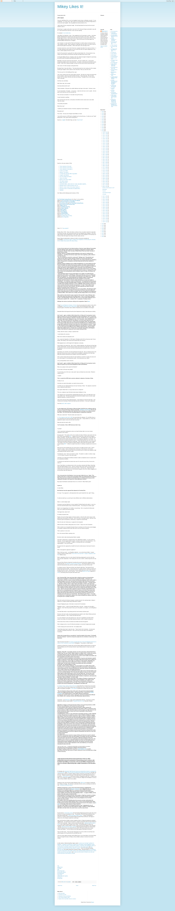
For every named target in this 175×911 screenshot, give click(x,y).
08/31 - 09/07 (105, 159)
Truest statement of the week (65, 166)
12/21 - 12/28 (105, 133)
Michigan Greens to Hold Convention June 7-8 (69, 185)
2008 (103, 231)
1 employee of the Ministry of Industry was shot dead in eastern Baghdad (76, 844)
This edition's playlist (64, 181)
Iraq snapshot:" (66, 228)
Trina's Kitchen (114, 53)
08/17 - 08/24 (105, 162)
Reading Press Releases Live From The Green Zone (114, 105)
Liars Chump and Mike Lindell (64, 897)
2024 (103, 114)
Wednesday (67, 699)
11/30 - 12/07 (105, 138)
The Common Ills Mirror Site (114, 68)
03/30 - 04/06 (105, 202)
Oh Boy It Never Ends (65, 214)
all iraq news (59, 878)
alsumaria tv (59, 877)
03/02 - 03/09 (105, 208)
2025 (103, 113)
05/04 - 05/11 (105, 186)
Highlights (62, 190)
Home (77, 885)
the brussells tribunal (61, 872)
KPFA (58, 572)
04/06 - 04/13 (105, 200)
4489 (70, 436)
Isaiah (63, 119)
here (89, 301)
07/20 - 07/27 (105, 168)
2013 (103, 223)
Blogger (92, 902)
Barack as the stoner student (65, 179)
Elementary (105, 189)
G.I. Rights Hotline (113, 88)
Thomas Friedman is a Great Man (113, 39)
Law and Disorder (112, 91)
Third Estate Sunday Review (114, 33)
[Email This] (75, 882)
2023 (103, 116)
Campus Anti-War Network (113, 86)
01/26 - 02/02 (105, 216)
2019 (103, 122)
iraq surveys (59, 874)
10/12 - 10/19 (105, 149)
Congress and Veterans (64, 175)
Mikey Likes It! (70, 6)
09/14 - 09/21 (105, 156)
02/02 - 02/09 (105, 215)
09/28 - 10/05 (105, 152)
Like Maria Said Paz (65, 206)
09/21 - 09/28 (105, 154)
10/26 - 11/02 (105, 146)
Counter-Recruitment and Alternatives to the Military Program (114, 82)
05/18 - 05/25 (105, 183)
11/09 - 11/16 (105, 143)
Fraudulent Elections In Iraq (78, 701)
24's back (104, 194)
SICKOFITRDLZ (64, 213)
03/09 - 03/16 (105, 207)
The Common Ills (63, 203)
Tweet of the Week (63, 178)
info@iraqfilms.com (82, 748)
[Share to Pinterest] (80, 882)
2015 (103, 129)
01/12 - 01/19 (105, 220)
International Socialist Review (114, 93)
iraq (58, 865)
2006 (103, 234)
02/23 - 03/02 (105, 210)
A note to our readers (64, 170)
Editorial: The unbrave (64, 172)
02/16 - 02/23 (105, 212)
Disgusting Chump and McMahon (64, 896)
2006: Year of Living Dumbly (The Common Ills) (113, 96)
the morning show (60, 870)
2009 (103, 230)
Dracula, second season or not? (108, 187)
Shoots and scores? (64, 182)
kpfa (58, 869)
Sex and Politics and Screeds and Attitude (71, 200)
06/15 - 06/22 (105, 176)
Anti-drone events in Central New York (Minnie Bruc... (70, 188)
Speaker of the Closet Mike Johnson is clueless (67, 898)
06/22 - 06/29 (105, 175)
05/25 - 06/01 (105, 181)
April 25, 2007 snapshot (66, 403)
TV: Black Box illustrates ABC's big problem (68, 173)
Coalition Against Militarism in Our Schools (114, 77)
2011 (103, 226)
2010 (103, 228)
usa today (59, 868)
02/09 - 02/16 (105, 213)
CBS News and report (85, 409)
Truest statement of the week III (66, 169)
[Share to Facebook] (79, 882)
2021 (103, 119)
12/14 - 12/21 (105, 135)
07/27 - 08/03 (105, 167)
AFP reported (74, 688)
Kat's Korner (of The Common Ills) (67, 204)
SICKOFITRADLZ (114, 56)
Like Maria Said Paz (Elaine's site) (114, 49)
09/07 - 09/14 (105, 157)
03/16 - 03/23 (105, 205)
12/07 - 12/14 (105, 136)
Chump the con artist (62, 894)
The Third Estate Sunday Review (64, 199)
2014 (103, 130)
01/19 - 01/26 (105, 218)
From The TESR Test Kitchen (65, 176)
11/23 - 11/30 (105, 140)
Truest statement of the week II (66, 167)
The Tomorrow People (107, 192)
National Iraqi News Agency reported (69, 826)
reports (68, 812)
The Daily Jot (63, 210)
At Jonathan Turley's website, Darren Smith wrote (67, 685)
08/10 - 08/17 (105, 164)
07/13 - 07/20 (105, 170)
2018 (103, 124)
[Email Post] (73, 881)
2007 (103, 233)
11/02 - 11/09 (105, 144)
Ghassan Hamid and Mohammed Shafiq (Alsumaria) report (79, 772)
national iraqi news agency (62, 875)
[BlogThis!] (76, 882)
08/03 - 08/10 (105, 165)
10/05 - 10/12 (105, 151)
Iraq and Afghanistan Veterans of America (69, 305)
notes (66, 776)
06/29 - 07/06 (105, 173)
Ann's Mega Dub (65, 216)
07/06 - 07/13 (105, 172)
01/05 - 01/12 (105, 221)
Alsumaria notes (60, 849)
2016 (103, 127)
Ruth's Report (63, 209)
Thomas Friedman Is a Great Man (68, 201)
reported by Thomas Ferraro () (73, 563)
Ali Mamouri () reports (66, 785)
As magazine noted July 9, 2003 (64, 417)
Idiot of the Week (61, 893)
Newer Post (60, 885)
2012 (103, 225)
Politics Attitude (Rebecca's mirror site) (114, 65)
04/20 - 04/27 (105, 197)
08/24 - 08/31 (105, 160)
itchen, (65, 211)
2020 (103, 121)
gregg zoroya (60, 867)
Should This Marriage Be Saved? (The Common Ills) (113, 101)
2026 (103, 111)
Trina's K (62, 211)
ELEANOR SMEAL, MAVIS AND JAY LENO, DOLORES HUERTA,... (73, 184)
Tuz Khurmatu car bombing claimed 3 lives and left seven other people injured (72, 846)
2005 (103, 236)
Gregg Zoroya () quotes (70, 306)
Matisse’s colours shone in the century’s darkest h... (70, 187)
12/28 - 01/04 (105, 132)
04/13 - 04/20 (105, 199)
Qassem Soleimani (75, 788)
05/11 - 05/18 (105, 184)
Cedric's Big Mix (64, 208)
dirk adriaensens (60, 873)
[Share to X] (78, 882)
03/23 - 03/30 (105, 204)
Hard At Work (79, 119)
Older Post (94, 885)
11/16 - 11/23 (105, 141)
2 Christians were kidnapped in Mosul (87, 845)
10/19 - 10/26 (105, 148)
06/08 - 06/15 (105, 178)
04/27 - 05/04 (105, 196)
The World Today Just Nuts (66, 215)
